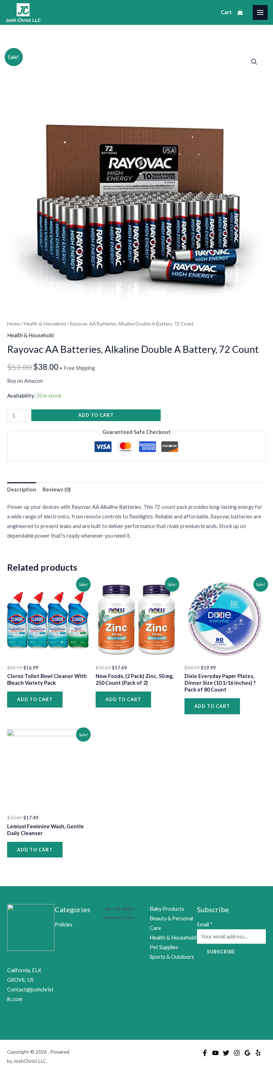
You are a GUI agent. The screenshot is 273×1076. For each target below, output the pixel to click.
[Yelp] (258, 1053)
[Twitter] (226, 1053)
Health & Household (45, 324)
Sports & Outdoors (172, 957)
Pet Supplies (164, 947)
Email (205, 924)
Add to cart (96, 415)
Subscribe (221, 951)
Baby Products (167, 909)
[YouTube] (215, 1053)
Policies (64, 924)
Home (13, 324)
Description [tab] (21, 489)
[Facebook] (205, 1053)
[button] (254, 61)
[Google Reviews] (247, 1053)
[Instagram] (237, 1053)
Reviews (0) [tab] (57, 489)
